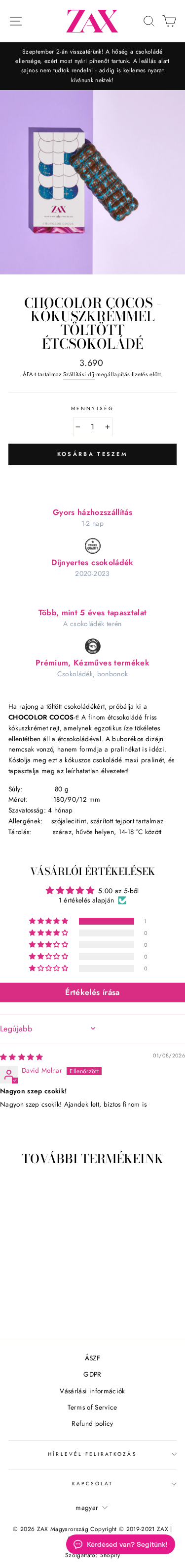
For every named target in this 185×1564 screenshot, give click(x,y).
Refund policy (92, 1423)
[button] (49, 921)
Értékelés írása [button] (92, 992)
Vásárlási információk (92, 1391)
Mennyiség (92, 408)
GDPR (92, 1374)
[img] (21, 1057)
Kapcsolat (92, 1483)
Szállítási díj (79, 374)
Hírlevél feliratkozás (92, 1454)
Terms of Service (92, 1407)
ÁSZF (92, 1358)
